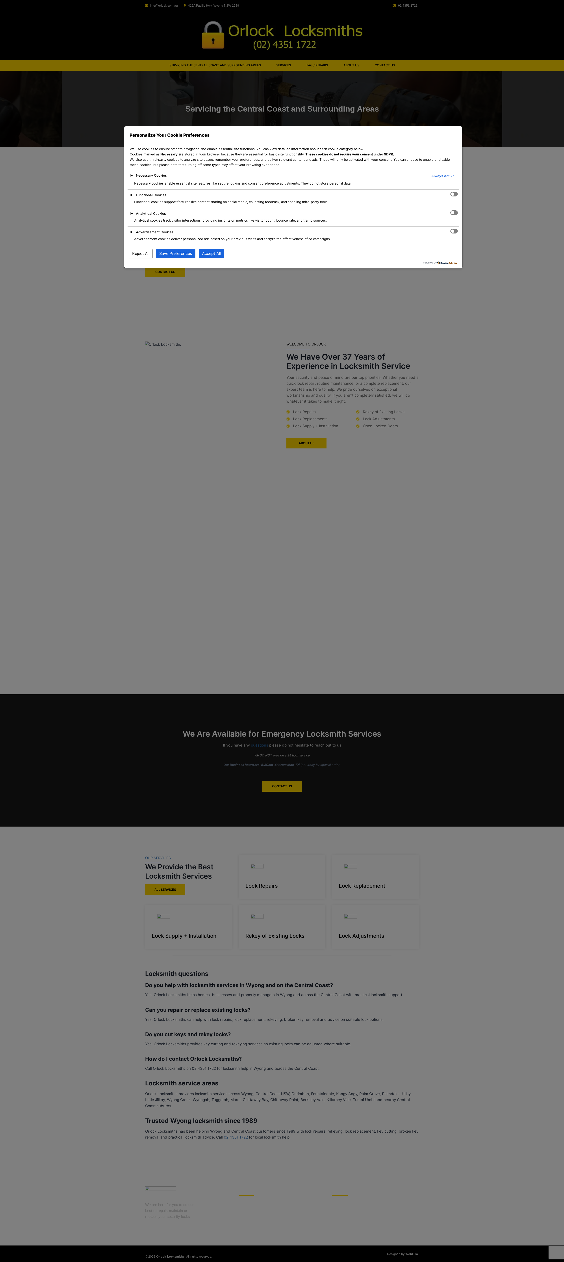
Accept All (211, 253)
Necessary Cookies (151, 175)
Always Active (443, 176)
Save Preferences (175, 253)
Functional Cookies (151, 195)
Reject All (140, 253)
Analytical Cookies (151, 213)
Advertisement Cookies (154, 232)
